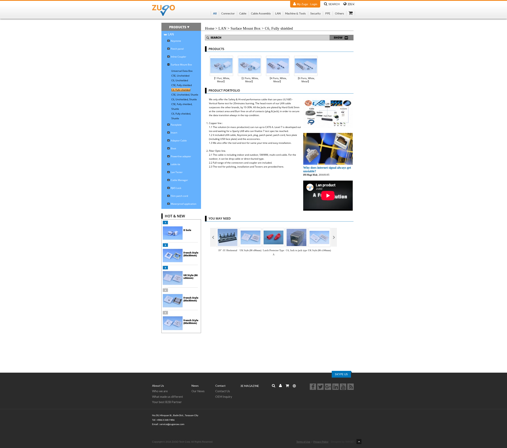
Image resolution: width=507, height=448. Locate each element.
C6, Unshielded (179, 80)
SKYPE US (341, 374)
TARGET (349, 441)
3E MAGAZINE (249, 385)
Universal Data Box (182, 71)
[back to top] (358, 441)
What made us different (167, 396)
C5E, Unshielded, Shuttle (184, 94)
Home (209, 28)
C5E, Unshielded (180, 75)
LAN (222, 28)
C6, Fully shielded (180, 90)
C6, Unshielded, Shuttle (184, 99)
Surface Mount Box (246, 28)
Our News (198, 391)
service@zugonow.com (171, 424)
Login (313, 4)
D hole (187, 230)
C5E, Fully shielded (181, 85)
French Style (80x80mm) (190, 254)
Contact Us (222, 391)
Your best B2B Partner (167, 402)
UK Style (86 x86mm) (190, 277)
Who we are (160, 391)
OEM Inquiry (223, 396)
